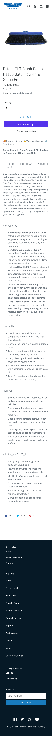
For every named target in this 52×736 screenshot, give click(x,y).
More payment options (26, 131)
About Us (10, 580)
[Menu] (47, 6)
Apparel (9, 625)
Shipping (7, 93)
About (8, 552)
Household (11, 595)
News (8, 648)
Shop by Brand (13, 603)
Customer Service (14, 656)
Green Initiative (13, 618)
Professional (12, 588)
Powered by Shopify (37, 727)
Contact (9, 563)
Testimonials (12, 633)
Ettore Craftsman (14, 610)
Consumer (10, 673)
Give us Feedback (14, 557)
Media (9, 640)
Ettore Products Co (21, 727)
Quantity (7, 103)
